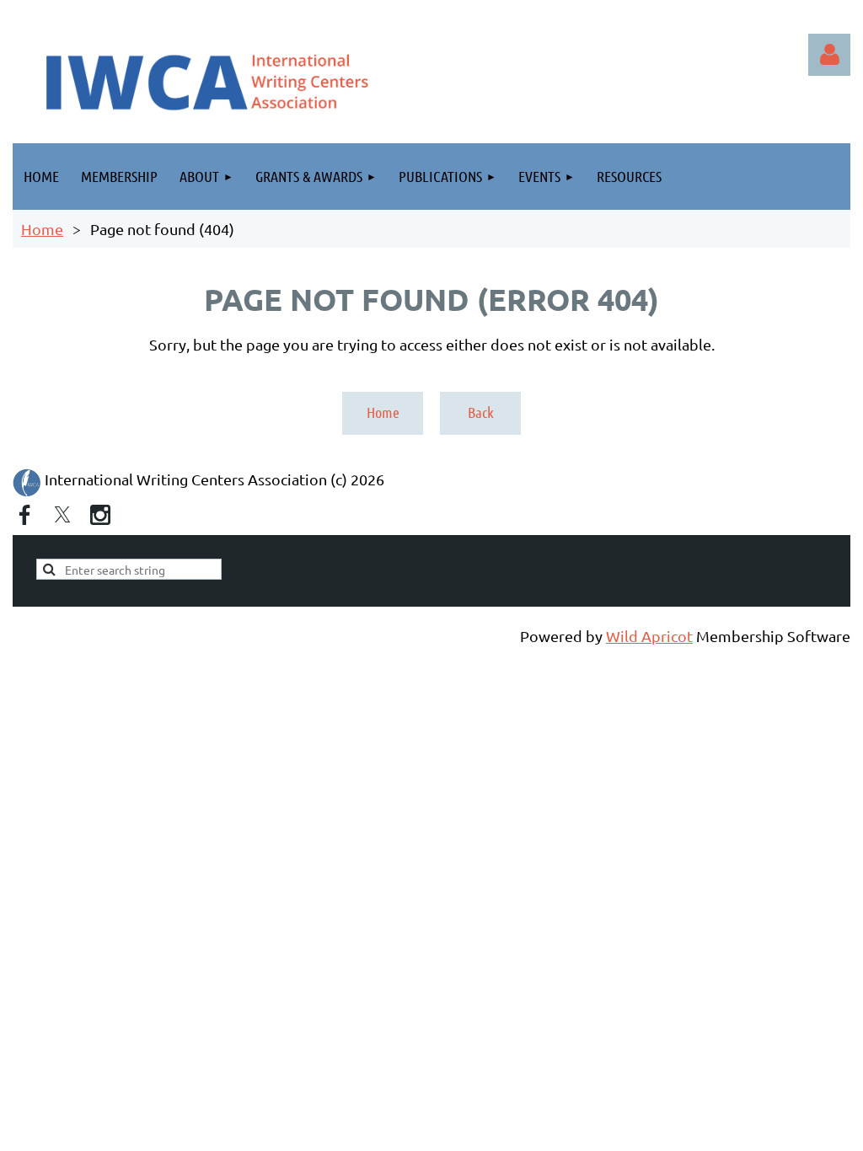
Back (481, 412)
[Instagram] (100, 515)
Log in (829, 55)
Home (42, 229)
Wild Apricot (649, 636)
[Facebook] (24, 515)
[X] (62, 515)
